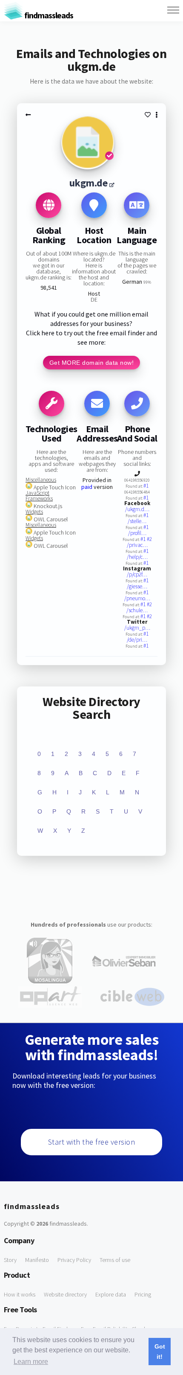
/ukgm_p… (137, 627)
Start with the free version (91, 1142)
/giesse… (137, 586)
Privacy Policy (74, 1260)
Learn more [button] (31, 1361)
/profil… (137, 533)
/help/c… (137, 557)
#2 (149, 539)
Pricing (142, 1294)
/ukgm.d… (137, 509)
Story (10, 1260)
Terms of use (115, 1260)
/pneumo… (137, 598)
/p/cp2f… (137, 574)
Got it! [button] (159, 1351)
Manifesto (37, 1260)
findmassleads (48, 15)
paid (86, 487)
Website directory (65, 1294)
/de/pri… (137, 639)
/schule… (137, 610)
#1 (146, 485)
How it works (19, 1294)
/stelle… (137, 521)
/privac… (137, 545)
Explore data (110, 1294)
